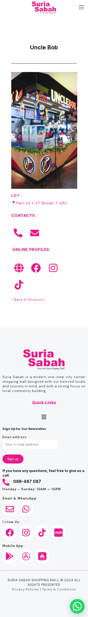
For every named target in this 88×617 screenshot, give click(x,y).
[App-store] (26, 556)
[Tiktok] (19, 284)
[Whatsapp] (26, 508)
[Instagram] (53, 268)
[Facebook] (36, 268)
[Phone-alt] (18, 233)
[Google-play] (9, 556)
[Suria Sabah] (44, 7)
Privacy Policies (25, 589)
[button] (17, 130)
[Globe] (19, 268)
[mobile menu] (81, 7)
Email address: (15, 437)
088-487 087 (27, 481)
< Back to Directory (28, 300)
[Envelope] (35, 233)
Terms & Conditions (59, 589)
